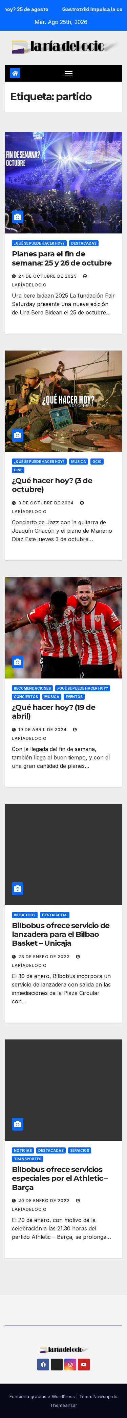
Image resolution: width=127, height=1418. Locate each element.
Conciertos (26, 697)
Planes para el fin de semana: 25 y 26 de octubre (61, 258)
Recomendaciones (32, 688)
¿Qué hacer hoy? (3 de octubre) (52, 485)
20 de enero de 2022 (44, 1200)
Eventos (74, 697)
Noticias (23, 1150)
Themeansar (63, 1405)
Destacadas (84, 243)
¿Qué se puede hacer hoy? (39, 243)
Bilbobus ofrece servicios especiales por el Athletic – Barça (60, 1178)
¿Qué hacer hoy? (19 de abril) (53, 712)
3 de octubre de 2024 (46, 502)
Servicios (79, 1150)
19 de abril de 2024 (43, 729)
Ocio (97, 462)
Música (78, 462)
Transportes (27, 1159)
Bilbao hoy (25, 915)
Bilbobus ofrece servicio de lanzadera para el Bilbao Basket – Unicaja (60, 934)
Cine (18, 470)
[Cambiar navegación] (68, 73)
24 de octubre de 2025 (48, 276)
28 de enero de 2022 (44, 956)
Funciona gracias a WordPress (42, 1396)
